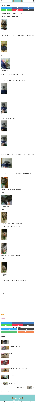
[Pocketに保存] (29, 271)
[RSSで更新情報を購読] (26, 332)
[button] (28, 10)
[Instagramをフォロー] (26, 329)
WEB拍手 (2, 314)
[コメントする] (17, 276)
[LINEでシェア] (5, 274)
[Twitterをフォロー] (9, 329)
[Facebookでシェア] (13, 271)
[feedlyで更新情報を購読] (9, 332)
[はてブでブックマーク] (21, 271)
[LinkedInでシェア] (21, 274)
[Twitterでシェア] (5, 271)
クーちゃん (3, 318)
